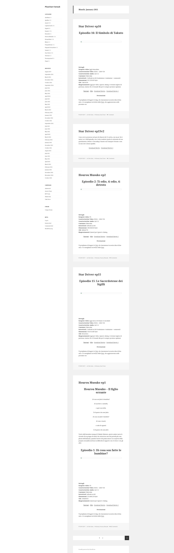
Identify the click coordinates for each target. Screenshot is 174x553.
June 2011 (47, 156)
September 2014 (49, 85)
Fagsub (47, 28)
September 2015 (49, 74)
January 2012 (48, 142)
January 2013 (48, 115)
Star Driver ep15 (90, 274)
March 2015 (48, 77)
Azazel (46, 23)
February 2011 (48, 167)
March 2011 (48, 164)
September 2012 (49, 123)
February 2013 (48, 112)
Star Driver (48, 53)
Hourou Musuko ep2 (92, 175)
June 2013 (47, 101)
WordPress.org (49, 228)
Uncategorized (49, 58)
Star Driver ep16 (90, 26)
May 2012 (47, 131)
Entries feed (48, 223)
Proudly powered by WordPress (87, 549)
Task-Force (48, 199)
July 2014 (47, 88)
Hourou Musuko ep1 (92, 382)
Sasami (47, 50)
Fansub (47, 31)
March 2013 (48, 110)
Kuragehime (48, 39)
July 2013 (47, 99)
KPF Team (47, 194)
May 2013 (47, 104)
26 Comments (114, 526)
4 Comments (114, 258)
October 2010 (48, 178)
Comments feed (49, 226)
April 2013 (47, 107)
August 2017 (48, 71)
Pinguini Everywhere (50, 47)
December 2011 (49, 145)
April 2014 (47, 96)
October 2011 (48, 148)
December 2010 (49, 172)
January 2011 (48, 170)
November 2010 (49, 175)
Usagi (46, 61)
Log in (46, 220)
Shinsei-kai (48, 196)
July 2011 (47, 153)
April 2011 (47, 161)
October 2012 (48, 120)
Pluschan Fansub (52, 6)
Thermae (47, 55)
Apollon (47, 20)
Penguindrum (48, 45)
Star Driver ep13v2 (91, 131)
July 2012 (47, 126)
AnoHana (47, 17)
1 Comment (111, 114)
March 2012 (48, 137)
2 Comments (111, 158)
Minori (46, 42)
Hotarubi (47, 34)
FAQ (96, 100)
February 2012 (48, 140)
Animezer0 (48, 188)
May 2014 (47, 93)
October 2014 (48, 82)
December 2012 (49, 118)
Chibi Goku (90, 114)
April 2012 (47, 134)
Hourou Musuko (49, 36)
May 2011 (47, 159)
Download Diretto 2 (113, 91)
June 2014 (47, 90)
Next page (127, 538)
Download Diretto (99, 91)
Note (102, 102)
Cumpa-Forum (48, 210)
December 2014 (49, 80)
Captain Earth (48, 25)
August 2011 (48, 150)
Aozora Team (48, 191)
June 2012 (47, 129)
